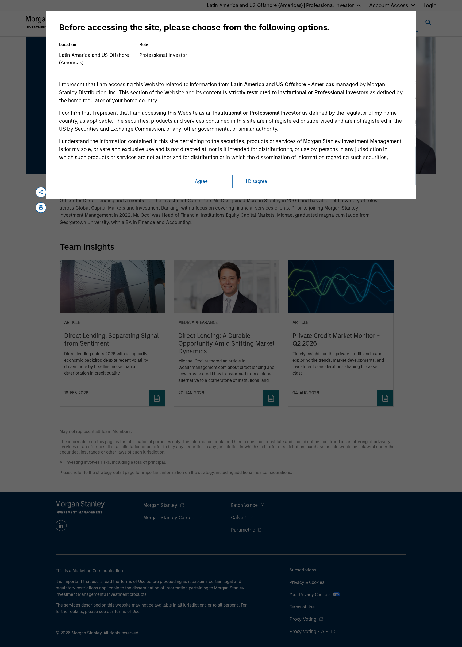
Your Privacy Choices (311, 594)
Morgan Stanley (160, 505)
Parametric (243, 530)
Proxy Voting (303, 619)
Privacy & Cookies (307, 582)
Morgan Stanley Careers (169, 518)
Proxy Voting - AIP (309, 631)
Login (430, 5)
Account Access (388, 5)
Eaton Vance (244, 505)
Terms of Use (302, 606)
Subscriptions (303, 570)
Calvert (239, 518)
